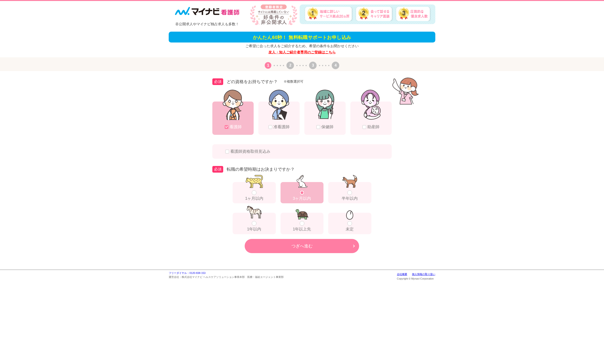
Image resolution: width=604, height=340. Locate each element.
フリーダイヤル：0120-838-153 (187, 273)
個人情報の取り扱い (423, 274)
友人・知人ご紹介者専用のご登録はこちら (302, 52)
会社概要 (402, 274)
